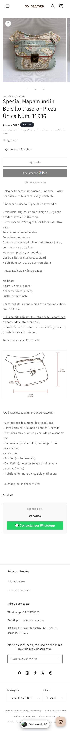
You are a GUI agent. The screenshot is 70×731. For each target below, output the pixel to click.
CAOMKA (15, 710)
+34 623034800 (30, 612)
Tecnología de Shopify (30, 710)
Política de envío (15, 722)
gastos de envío (32, 130)
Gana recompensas (19, 590)
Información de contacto (54, 722)
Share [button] (10, 495)
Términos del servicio (49, 716)
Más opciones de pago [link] (35, 181)
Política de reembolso (55, 710)
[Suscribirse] (58, 659)
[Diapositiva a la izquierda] (27, 89)
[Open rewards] (61, 721)
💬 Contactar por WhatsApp (35, 525)
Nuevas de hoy (16, 581)
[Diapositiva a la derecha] (43, 89)
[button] (7, 6)
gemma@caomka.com (30, 620)
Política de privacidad (24, 716)
